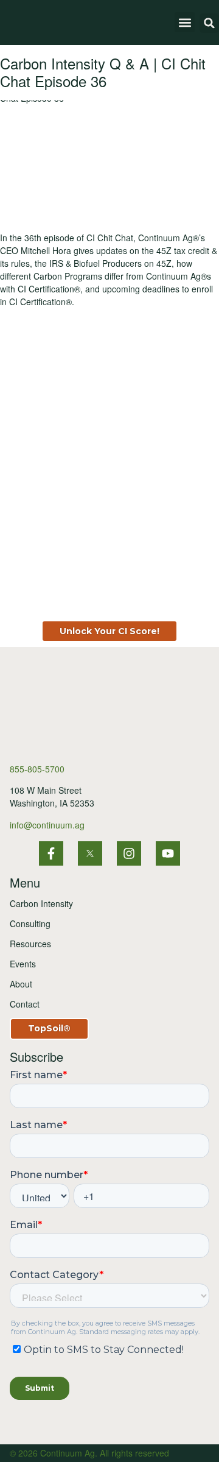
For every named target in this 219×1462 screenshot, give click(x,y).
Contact (25, 1004)
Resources (30, 944)
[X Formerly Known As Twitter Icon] (90, 853)
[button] (185, 22)
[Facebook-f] (51, 853)
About (21, 984)
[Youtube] (168, 853)
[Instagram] (129, 853)
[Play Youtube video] (109, 162)
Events (23, 964)
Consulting (30, 923)
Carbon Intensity (41, 903)
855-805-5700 (37, 769)
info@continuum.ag (47, 825)
